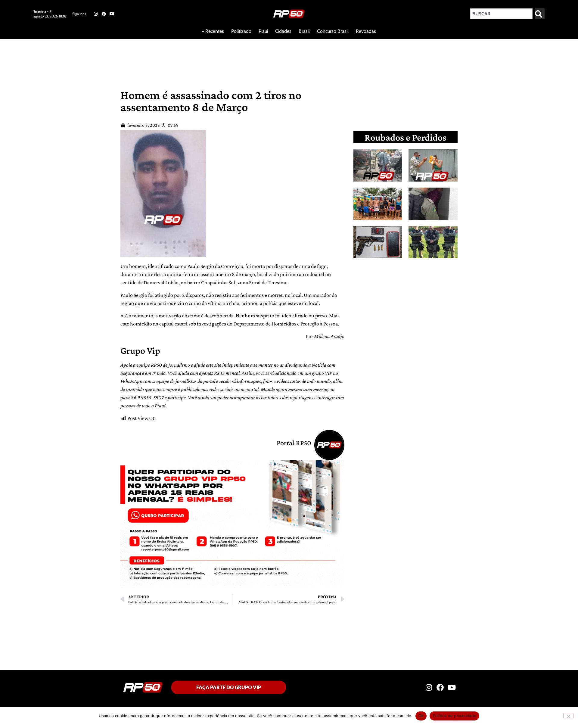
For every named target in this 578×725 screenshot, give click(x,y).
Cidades (283, 31)
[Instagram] (95, 14)
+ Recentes (213, 31)
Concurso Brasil (333, 31)
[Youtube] (112, 14)
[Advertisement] (145, 58)
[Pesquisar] (540, 13)
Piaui (263, 31)
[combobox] (501, 13)
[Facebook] (104, 14)
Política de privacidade (454, 715)
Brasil (304, 31)
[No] (568, 715)
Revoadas (366, 31)
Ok (421, 715)
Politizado (241, 31)
